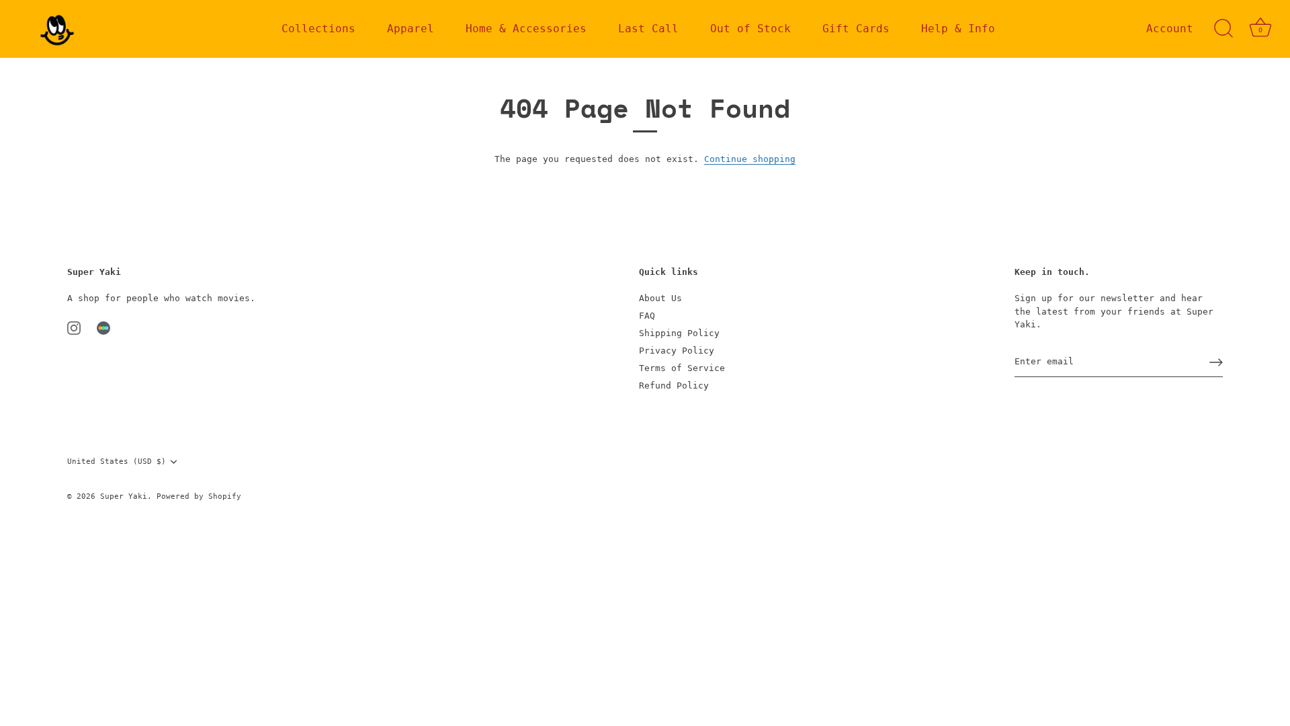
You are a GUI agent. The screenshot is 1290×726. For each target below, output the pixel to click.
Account (1169, 28)
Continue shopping (750, 159)
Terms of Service (682, 368)
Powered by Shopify (199, 496)
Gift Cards (856, 28)
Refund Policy (674, 385)
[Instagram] (74, 328)
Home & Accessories (526, 28)
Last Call (648, 28)
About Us (660, 298)
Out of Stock (750, 28)
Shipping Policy (679, 333)
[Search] (1223, 29)
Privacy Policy (676, 351)
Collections (318, 28)
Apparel (410, 28)
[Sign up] (1216, 362)
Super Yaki (123, 496)
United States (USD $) (116, 461)
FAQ (647, 316)
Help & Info (958, 28)
